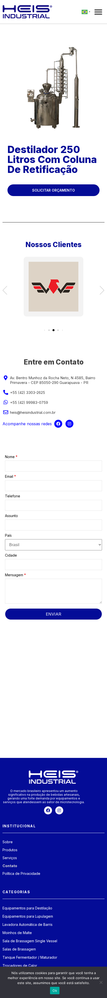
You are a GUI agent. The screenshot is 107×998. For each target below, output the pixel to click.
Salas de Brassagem (19, 949)
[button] (98, 11)
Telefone (12, 496)
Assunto (11, 516)
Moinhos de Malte (17, 933)
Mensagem (15, 575)
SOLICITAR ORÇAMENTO (53, 190)
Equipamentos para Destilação (27, 908)
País (8, 535)
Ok (55, 991)
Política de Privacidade (21, 873)
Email (10, 476)
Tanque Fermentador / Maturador (29, 957)
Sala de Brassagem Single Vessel (29, 941)
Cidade (11, 555)
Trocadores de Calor (19, 965)
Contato (9, 866)
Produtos (9, 850)
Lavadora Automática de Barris (27, 924)
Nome (11, 457)
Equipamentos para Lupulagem (27, 916)
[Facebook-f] (58, 424)
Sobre (7, 842)
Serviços (9, 858)
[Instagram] (69, 424)
